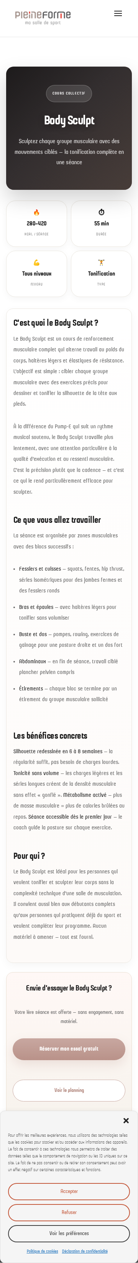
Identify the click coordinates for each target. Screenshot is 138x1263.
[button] (126, 1120)
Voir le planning (69, 1090)
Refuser (69, 1213)
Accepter (69, 1191)
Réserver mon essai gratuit (69, 1049)
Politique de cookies (42, 1251)
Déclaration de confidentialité (85, 1251)
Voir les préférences (69, 1234)
